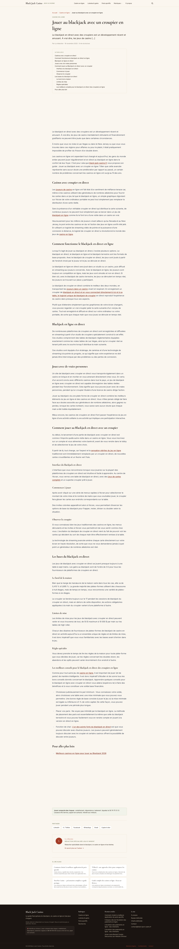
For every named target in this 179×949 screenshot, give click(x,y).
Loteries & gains (93, 3)
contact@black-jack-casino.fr (141, 927)
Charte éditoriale (136, 921)
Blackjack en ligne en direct (64, 61)
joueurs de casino (64, 189)
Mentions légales (131, 946)
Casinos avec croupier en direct (65, 55)
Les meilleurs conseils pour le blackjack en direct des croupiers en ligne (80, 87)
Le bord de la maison (63, 79)
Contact (134, 924)
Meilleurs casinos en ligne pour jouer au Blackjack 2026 (81, 753)
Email (96, 827)
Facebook (76, 827)
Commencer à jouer (63, 71)
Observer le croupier (63, 74)
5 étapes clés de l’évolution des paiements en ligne (115, 921)
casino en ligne (66, 234)
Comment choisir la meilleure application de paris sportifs (114, 916)
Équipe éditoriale (136, 918)
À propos (129, 3)
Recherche (82, 924)
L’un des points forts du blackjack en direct (91, 727)
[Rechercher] (152, 3)
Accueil (54, 13)
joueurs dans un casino (77, 289)
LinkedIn (56, 827)
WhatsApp (87, 827)
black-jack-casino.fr (98, 163)
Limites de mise (61, 82)
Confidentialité (142, 946)
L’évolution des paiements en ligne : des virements (114, 926)
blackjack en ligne (60, 215)
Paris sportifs (106, 3)
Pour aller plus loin (61, 89)
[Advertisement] (89, 111)
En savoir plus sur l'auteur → (74, 848)
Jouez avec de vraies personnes (66, 63)
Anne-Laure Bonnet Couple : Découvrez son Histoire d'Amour (115, 935)
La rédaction (69, 839)
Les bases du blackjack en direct (66, 76)
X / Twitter (66, 827)
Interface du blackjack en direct (67, 68)
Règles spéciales (62, 84)
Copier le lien (106, 827)
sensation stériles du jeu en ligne (106, 450)
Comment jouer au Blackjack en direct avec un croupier (73, 66)
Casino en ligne (79, 3)
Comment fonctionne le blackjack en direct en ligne (72, 58)
